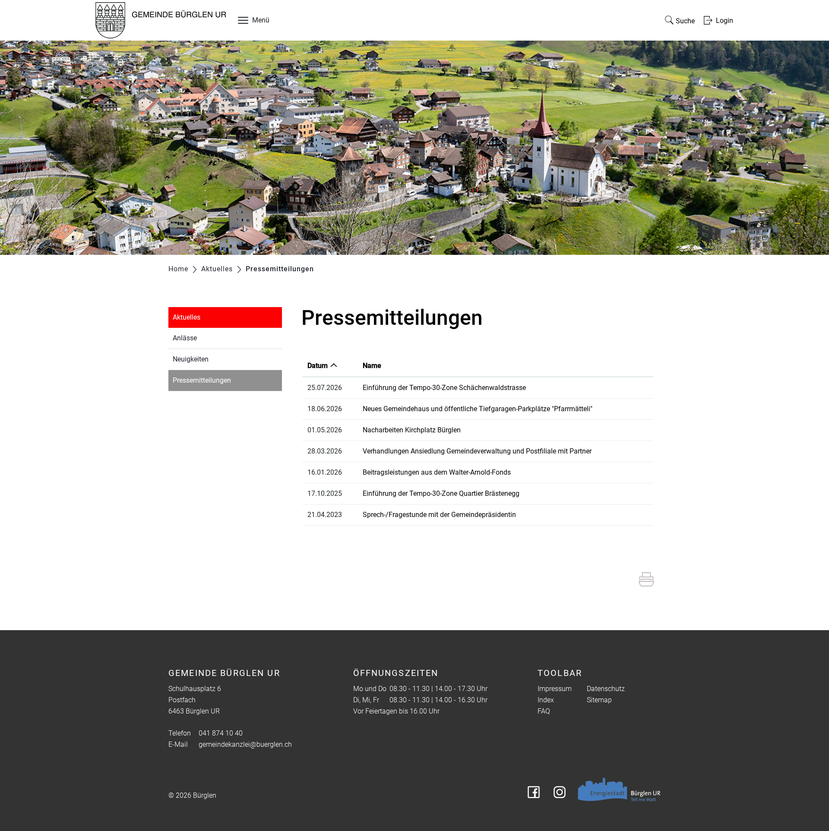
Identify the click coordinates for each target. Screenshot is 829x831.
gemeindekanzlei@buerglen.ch (245, 744)
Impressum (555, 689)
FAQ (544, 711)
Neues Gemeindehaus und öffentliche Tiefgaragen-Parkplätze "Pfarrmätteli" (477, 409)
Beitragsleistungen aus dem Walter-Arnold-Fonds (437, 472)
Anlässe (185, 338)
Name (372, 366)
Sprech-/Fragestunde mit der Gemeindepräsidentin (439, 515)
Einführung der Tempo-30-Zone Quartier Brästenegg (441, 493)
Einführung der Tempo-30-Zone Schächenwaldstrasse (444, 388)
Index (546, 700)
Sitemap (599, 700)
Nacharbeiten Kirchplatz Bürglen (412, 430)
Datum (317, 366)
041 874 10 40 (221, 733)
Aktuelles (186, 317)
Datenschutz (606, 689)
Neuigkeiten (191, 359)
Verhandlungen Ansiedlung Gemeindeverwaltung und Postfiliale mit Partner (477, 451)
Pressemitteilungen (222, 380)
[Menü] (243, 22)
